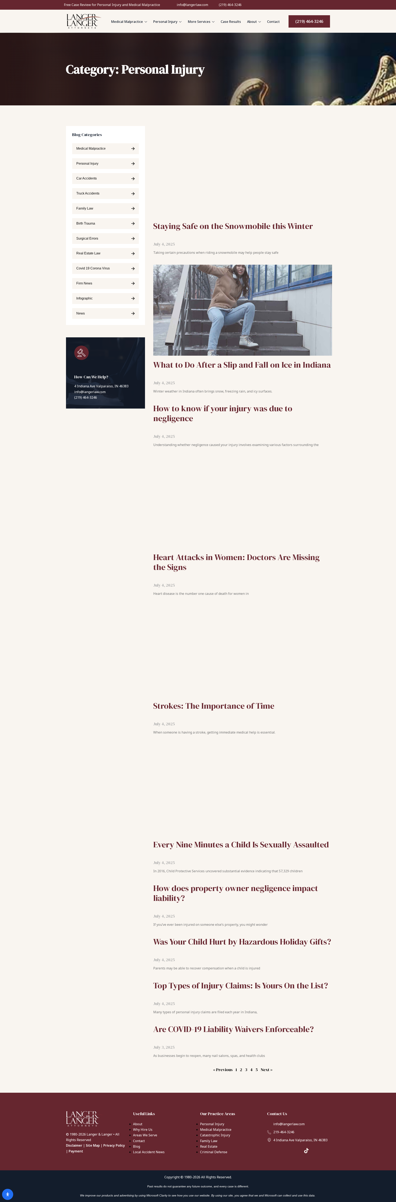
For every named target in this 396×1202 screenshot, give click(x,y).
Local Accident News (149, 1152)
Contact (273, 21)
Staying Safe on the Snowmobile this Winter (233, 226)
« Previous (223, 1070)
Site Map (93, 1145)
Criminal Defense (213, 1152)
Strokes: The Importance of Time (213, 705)
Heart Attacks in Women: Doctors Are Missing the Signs (236, 562)
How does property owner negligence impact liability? (235, 893)
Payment (76, 1151)
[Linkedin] (317, 4)
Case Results (231, 21)
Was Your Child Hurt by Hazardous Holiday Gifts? (242, 941)
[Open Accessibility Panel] (7, 1194)
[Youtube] (330, 4)
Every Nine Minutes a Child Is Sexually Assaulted (241, 844)
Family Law (208, 1141)
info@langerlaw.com (90, 392)
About (252, 21)
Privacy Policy (114, 1145)
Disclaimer (74, 1145)
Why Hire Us (142, 1129)
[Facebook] (303, 4)
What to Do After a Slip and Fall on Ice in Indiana (242, 364)
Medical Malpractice (127, 21)
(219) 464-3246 (85, 397)
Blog (136, 1146)
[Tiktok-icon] (306, 1151)
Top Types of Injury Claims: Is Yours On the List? (240, 985)
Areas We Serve (145, 1135)
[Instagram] (310, 4)
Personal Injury (165, 21)
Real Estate (208, 1146)
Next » (266, 1070)
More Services (199, 21)
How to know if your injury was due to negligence (222, 413)
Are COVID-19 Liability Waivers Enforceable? (233, 1029)
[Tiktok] (323, 4)
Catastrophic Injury (215, 1135)
